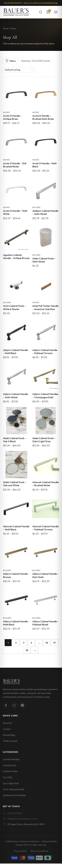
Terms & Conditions (39, 851)
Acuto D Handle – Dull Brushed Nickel (14, 165)
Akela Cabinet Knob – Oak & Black (14, 440)
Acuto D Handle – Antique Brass (12, 117)
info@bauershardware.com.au (22, 818)
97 (54, 642)
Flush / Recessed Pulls (13, 789)
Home (5, 28)
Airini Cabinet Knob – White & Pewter (14, 307)
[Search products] (40, 12)
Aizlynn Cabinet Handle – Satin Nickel (15, 395)
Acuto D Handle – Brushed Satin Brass (43, 117)
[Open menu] (55, 12)
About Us (7, 723)
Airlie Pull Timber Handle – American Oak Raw (45, 307)
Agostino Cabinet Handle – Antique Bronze (16, 256)
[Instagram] (14, 705)
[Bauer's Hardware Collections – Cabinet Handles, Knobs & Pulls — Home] (16, 12)
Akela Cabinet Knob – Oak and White (14, 484)
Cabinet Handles (11, 759)
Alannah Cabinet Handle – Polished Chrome (45, 528)
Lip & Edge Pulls (11, 783)
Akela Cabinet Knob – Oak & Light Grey (43, 440)
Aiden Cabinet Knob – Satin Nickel (44, 260)
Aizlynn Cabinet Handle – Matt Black (15, 351)
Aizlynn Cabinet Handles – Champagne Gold (45, 395)
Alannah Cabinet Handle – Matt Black (16, 528)
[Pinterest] (22, 705)
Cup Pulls (7, 777)
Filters (12, 61)
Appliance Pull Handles (14, 795)
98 (27, 650)
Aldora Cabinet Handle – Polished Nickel (45, 623)
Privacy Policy (20, 851)
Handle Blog (9, 735)
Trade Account (10, 741)
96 (47, 642)
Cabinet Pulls (9, 765)
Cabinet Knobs (10, 771)
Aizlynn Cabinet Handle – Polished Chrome (44, 351)
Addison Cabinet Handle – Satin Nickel (45, 212)
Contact (7, 729)
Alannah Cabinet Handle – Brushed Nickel (45, 484)
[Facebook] (6, 705)
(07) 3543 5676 (14, 813)
